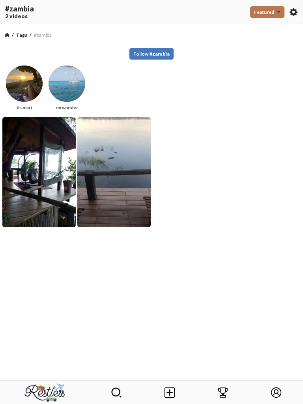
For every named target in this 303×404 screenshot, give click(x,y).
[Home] (7, 35)
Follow (151, 54)
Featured (264, 12)
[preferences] (293, 12)
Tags (21, 35)
